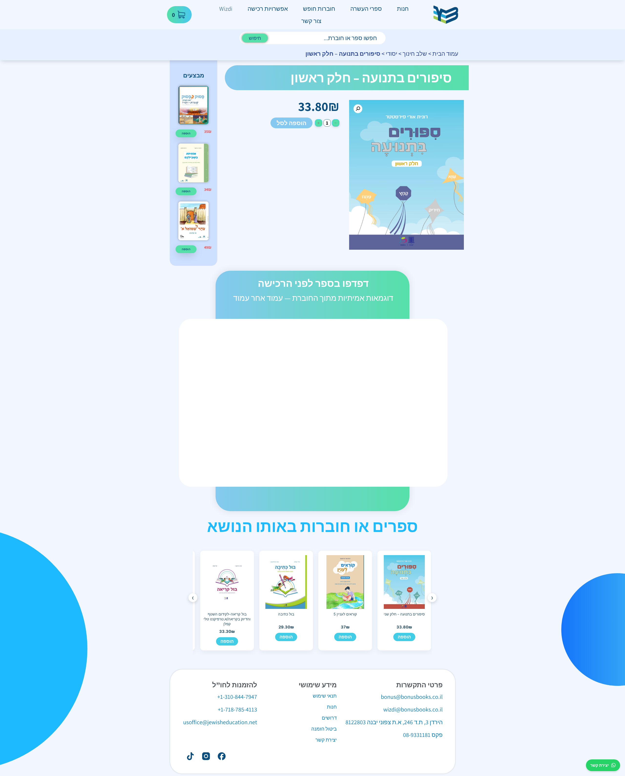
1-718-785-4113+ (237, 709)
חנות (403, 8)
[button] (358, 108)
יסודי (391, 53)
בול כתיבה (286, 614)
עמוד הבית (445, 53)
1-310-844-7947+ (237, 697)
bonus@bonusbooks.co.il (412, 697)
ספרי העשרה (366, 8)
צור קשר (311, 21)
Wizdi (225, 8)
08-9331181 (416, 735)
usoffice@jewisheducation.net (220, 722)
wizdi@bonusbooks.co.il (413, 709)
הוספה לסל (291, 123)
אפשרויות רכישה (268, 8)
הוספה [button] (186, 133)
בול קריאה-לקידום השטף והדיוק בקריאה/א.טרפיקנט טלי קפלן (227, 619)
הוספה (404, 636)
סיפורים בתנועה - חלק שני (404, 614)
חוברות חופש (319, 8)
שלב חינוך (415, 53)
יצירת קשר (599, 765)
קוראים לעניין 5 (345, 614)
